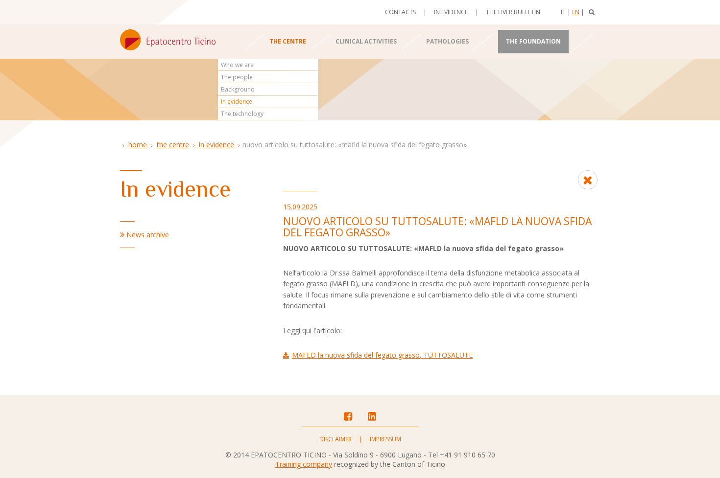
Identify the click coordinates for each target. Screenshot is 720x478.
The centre (287, 41)
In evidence (451, 12)
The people (237, 77)
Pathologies (447, 41)
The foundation (533, 41)
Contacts (400, 12)
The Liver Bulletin (513, 12)
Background (238, 89)
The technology (242, 114)
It (563, 12)
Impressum (385, 439)
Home (137, 144)
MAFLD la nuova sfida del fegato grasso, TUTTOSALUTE (382, 355)
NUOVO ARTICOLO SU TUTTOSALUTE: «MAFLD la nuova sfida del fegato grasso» (354, 144)
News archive (147, 234)
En (575, 12)
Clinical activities (366, 41)
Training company (303, 464)
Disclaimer (335, 439)
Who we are (237, 65)
